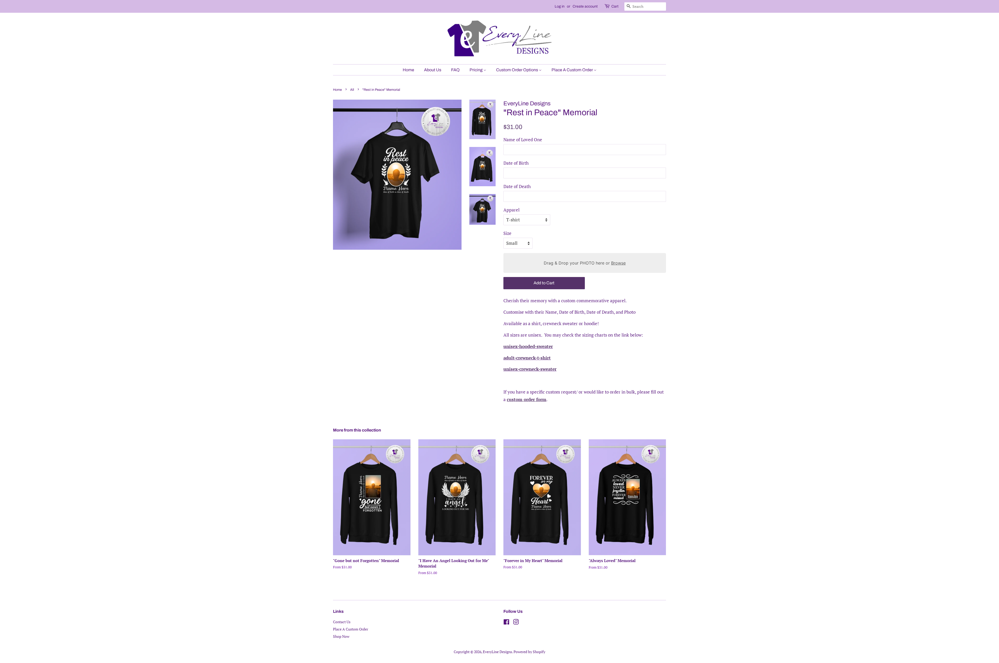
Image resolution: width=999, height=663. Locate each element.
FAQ (455, 70)
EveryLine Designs (497, 651)
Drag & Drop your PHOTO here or (585, 263)
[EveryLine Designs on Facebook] (506, 622)
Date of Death (517, 186)
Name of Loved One (522, 140)
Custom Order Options (517, 70)
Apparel (511, 210)
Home (408, 70)
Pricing (476, 70)
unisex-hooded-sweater (528, 346)
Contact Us (341, 621)
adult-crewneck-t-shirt (527, 358)
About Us (432, 70)
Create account (585, 6)
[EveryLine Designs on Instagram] (516, 622)
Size (507, 233)
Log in (560, 6)
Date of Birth (516, 163)
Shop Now (341, 636)
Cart (614, 6)
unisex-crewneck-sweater (529, 369)
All (352, 90)
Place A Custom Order (573, 70)
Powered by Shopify (529, 651)
